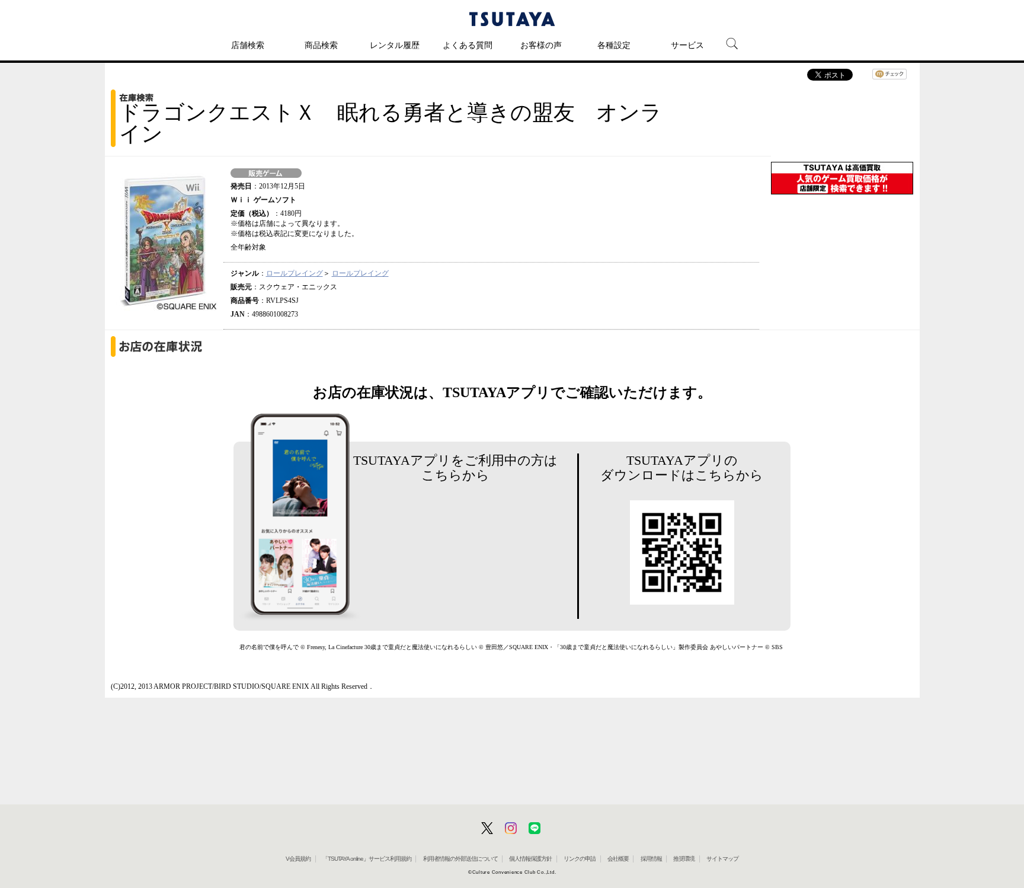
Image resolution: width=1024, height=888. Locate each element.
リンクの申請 (580, 858)
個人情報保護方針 (530, 858)
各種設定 (614, 45)
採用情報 (651, 858)
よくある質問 (467, 45)
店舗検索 (247, 45)
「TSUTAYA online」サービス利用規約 (366, 858)
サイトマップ (722, 858)
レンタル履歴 (395, 45)
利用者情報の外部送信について (460, 858)
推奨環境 (684, 858)
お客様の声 (541, 45)
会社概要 (618, 858)
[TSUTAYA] (512, 19)
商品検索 (321, 45)
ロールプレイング (294, 273)
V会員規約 (298, 858)
